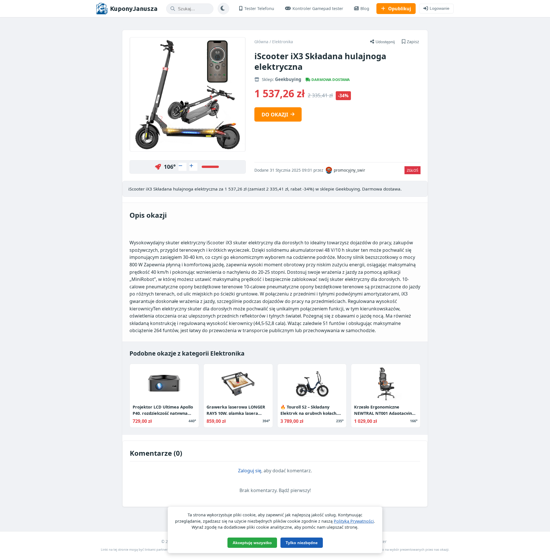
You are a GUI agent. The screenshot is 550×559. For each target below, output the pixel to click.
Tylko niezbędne (302, 542)
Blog (364, 8)
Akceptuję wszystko (252, 542)
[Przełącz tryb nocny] (223, 8)
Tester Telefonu (259, 8)
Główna (261, 41)
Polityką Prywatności (354, 521)
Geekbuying (288, 79)
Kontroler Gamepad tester (317, 8)
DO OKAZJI (275, 114)
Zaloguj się (249, 470)
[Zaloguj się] (182, 167)
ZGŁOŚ (412, 170)
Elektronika (282, 41)
